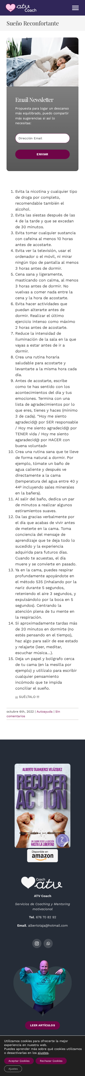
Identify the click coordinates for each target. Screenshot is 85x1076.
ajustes (43, 1053)
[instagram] (36, 943)
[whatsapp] (48, 943)
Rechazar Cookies (51, 1060)
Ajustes (13, 1068)
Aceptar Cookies (18, 1060)
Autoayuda (45, 711)
